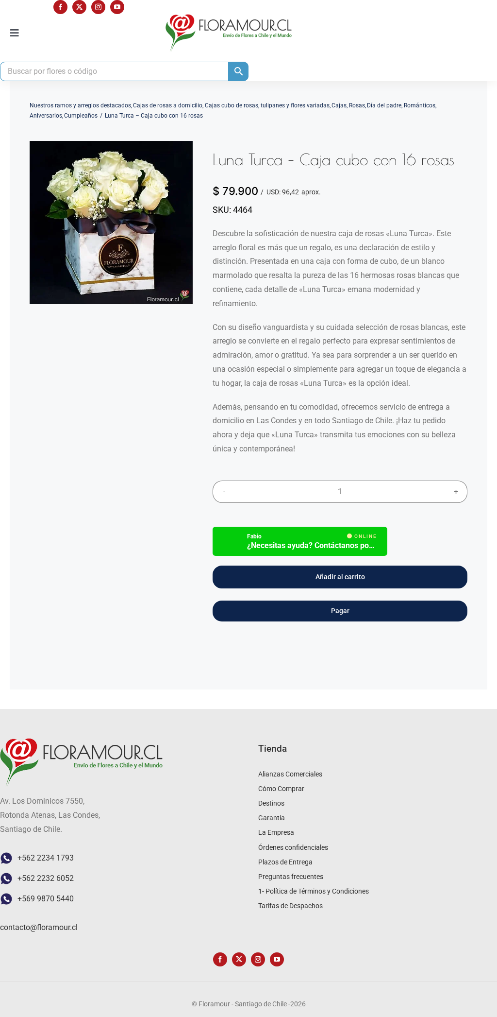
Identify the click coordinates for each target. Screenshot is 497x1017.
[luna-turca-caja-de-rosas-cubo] (111, 222)
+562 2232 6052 (45, 878)
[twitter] (79, 7)
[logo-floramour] (229, 17)
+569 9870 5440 (45, 898)
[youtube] (117, 7)
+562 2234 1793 (45, 857)
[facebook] (60, 7)
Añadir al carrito (340, 577)
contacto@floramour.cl (39, 927)
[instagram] (98, 7)
